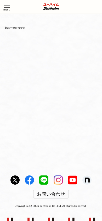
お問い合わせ (51, 194)
